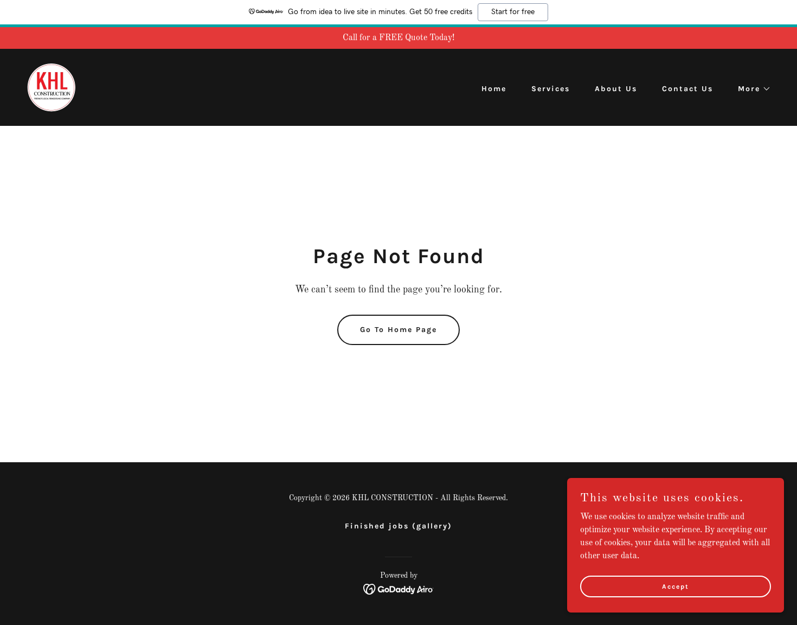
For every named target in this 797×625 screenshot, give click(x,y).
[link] (51, 87)
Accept (675, 586)
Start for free (513, 12)
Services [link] (550, 88)
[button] (750, 88)
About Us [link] (616, 88)
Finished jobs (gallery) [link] (398, 526)
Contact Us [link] (687, 88)
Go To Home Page (398, 329)
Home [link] (493, 88)
